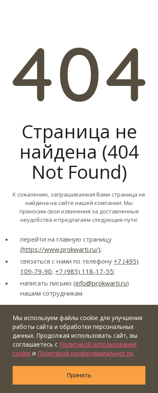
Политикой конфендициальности (85, 353)
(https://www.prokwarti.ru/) (60, 249)
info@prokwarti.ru (101, 283)
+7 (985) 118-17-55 (84, 271)
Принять (79, 375)
